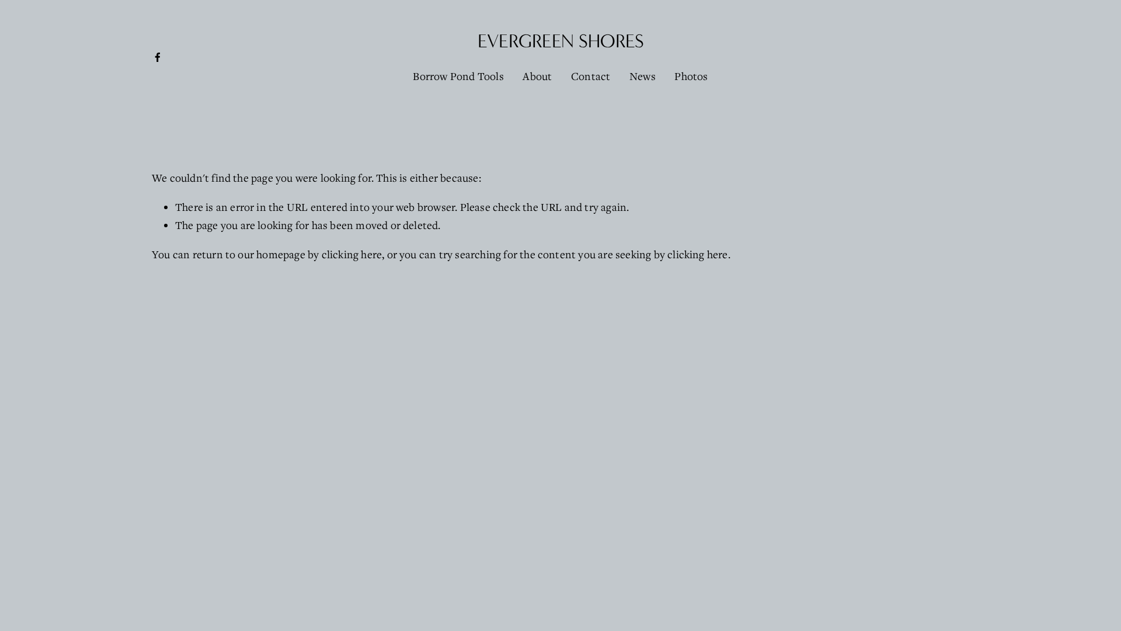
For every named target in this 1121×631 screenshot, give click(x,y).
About (537, 76)
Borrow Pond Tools (458, 76)
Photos (691, 76)
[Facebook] (157, 57)
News (642, 76)
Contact (590, 76)
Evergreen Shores (561, 41)
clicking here (352, 254)
